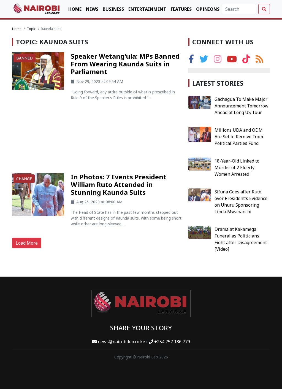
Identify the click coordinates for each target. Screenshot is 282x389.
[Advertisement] (97, 139)
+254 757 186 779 (171, 342)
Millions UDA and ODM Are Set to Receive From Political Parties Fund (239, 136)
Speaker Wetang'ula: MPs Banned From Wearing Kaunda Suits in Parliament (125, 64)
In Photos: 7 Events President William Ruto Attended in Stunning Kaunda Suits (118, 184)
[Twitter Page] (203, 61)
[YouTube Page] (232, 61)
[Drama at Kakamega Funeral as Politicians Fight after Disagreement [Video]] (199, 232)
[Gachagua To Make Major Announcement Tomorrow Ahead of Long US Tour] (199, 102)
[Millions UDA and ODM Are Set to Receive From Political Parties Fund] (199, 134)
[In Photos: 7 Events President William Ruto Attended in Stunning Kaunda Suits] (38, 194)
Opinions (207, 9)
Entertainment (147, 9)
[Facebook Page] (191, 61)
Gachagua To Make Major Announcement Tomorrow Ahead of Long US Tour (242, 105)
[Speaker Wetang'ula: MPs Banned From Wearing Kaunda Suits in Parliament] (38, 71)
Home (75, 9)
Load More (27, 243)
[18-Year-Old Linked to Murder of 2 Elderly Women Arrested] (199, 164)
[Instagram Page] (217, 61)
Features (181, 9)
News (92, 9)
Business (113, 9)
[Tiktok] (246, 61)
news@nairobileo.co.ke (121, 342)
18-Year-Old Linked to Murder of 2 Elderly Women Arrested (237, 167)
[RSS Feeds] (259, 61)
